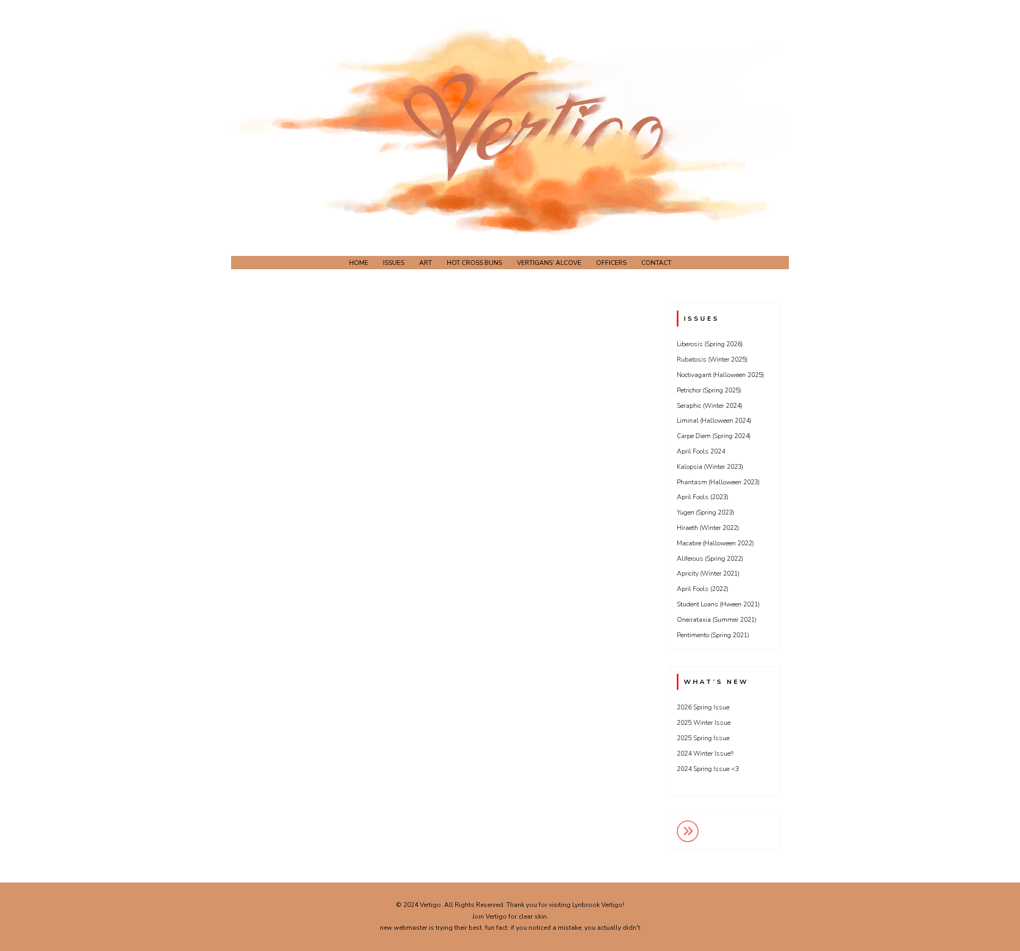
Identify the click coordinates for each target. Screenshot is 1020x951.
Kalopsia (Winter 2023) (710, 466)
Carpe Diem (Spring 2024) (714, 436)
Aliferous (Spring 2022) (710, 558)
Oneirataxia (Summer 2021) (716, 619)
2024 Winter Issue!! (705, 753)
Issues (393, 263)
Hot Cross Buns (474, 263)
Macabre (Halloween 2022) (715, 543)
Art (425, 263)
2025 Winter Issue (703, 722)
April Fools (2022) (702, 589)
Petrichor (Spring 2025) (709, 390)
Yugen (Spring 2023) (705, 512)
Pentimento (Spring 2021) (713, 635)
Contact (656, 263)
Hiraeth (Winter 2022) (708, 528)
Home (358, 263)
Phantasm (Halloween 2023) (718, 482)
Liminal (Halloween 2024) (714, 420)
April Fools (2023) (702, 497)
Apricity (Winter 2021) (708, 573)
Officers (611, 263)
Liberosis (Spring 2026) (710, 344)
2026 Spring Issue (703, 707)
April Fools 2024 (701, 451)
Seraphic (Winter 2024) (709, 405)
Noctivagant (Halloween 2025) (720, 375)
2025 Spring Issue (703, 738)
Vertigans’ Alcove (549, 263)
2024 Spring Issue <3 (708, 769)
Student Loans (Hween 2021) (718, 604)
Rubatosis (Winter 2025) (712, 359)
